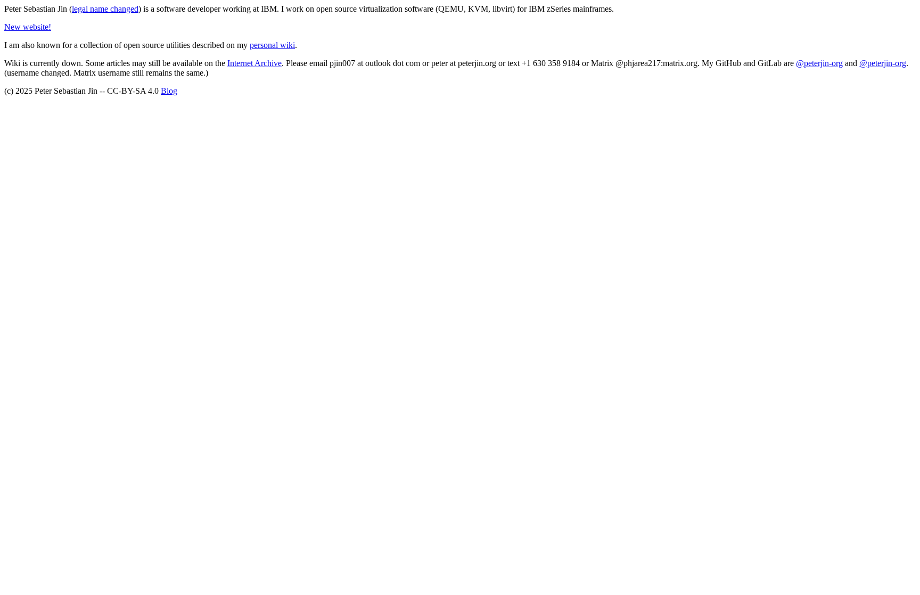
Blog (169, 90)
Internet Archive (254, 63)
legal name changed (105, 8)
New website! (27, 26)
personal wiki (272, 45)
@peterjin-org (819, 63)
